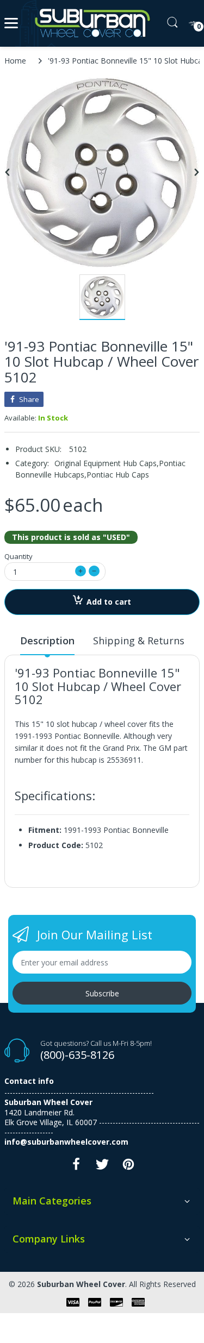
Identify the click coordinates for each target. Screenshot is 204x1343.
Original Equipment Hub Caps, (106, 463)
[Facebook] (76, 1167)
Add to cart (108, 602)
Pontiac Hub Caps (117, 474)
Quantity (18, 556)
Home (15, 60)
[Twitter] (102, 1167)
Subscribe (102, 993)
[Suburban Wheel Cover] (90, 23)
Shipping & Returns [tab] (138, 640)
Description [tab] (47, 640)
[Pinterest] (128, 1167)
